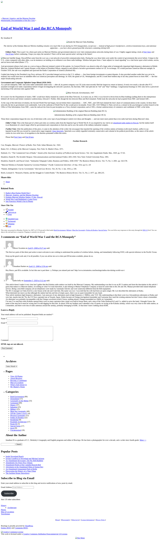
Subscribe (9, 493)
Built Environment (60, 230)
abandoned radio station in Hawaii (125, 123)
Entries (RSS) (6, 528)
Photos (3, 510)
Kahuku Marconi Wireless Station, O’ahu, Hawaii (24, 197)
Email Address (6, 487)
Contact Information (87, 520)
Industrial (13, 407)
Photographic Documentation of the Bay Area (18, 20)
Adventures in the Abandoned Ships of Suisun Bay (24, 467)
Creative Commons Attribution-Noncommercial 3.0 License (45, 534)
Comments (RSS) (21, 528)
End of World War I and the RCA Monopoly (36, 28)
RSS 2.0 (145, 230)
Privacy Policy (100, 520)
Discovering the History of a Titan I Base (21, 471)
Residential (14, 420)
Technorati (11, 221)
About (16, 378)
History (13, 405)
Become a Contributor (18, 380)
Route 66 (13, 424)
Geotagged (14, 403)
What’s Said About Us (18, 385)
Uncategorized (15, 430)
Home (58, 520)
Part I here (147, 52)
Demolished (14, 399)
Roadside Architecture (18, 422)
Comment (4, 340)
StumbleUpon (12, 219)
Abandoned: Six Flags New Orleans (19, 463)
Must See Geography (78, 230)
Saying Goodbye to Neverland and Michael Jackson (25, 459)
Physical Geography (17, 415)
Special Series (102, 230)
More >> (143, 440)
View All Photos (16, 376)
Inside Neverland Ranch (15, 456)
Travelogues (5, 514)
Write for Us (75, 520)
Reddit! (11, 210)
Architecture (12, 508)
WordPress (29, 526)
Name (3, 319)
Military (69, 230)
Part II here (10, 54)
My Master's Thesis (17, 387)
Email (3, 323)
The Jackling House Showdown (17, 473)
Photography (65, 520)
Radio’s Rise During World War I (18, 193)
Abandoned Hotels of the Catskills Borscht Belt (23, 465)
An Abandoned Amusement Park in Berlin (21, 469)
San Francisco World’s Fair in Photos (19, 201)
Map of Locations (16, 383)
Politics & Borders (92, 230)
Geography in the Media (19, 401)
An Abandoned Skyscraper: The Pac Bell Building (24, 461)
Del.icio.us (12, 212)
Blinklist (11, 224)
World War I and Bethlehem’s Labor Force (21, 199)
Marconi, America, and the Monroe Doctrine (18, 18)
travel (12, 428)
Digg (9, 214)
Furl (9, 226)
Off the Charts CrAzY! (18, 413)
